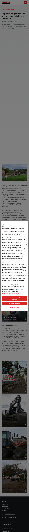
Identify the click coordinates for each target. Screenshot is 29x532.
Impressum (16, 293)
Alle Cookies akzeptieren (14, 303)
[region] (14, 266)
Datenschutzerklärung (7, 293)
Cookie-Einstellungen (14, 307)
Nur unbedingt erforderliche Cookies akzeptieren (14, 298)
